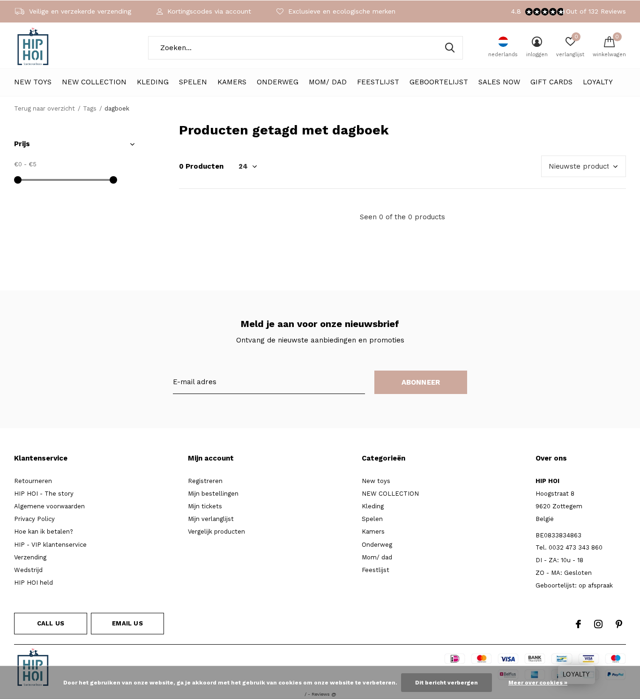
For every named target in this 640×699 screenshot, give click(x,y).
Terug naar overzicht (44, 108)
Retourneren (33, 480)
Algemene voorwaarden (49, 506)
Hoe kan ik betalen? (43, 531)
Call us (50, 623)
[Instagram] (598, 624)
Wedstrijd (28, 569)
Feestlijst (378, 82)
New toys (33, 82)
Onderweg (277, 82)
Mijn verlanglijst (211, 518)
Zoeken (450, 47)
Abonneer (421, 382)
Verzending (30, 557)
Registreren (205, 480)
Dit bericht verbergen (446, 682)
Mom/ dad (328, 82)
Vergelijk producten (216, 531)
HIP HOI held (33, 582)
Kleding (153, 82)
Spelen (193, 82)
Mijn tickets (205, 506)
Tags (90, 108)
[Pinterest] (619, 624)
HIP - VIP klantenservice (50, 544)
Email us (127, 623)
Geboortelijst (438, 82)
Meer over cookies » (537, 682)
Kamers (231, 82)
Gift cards (551, 82)
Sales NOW (499, 82)
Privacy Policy (34, 518)
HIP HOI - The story (44, 493)
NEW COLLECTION (94, 82)
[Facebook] (578, 624)
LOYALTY (598, 82)
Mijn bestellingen (213, 493)
